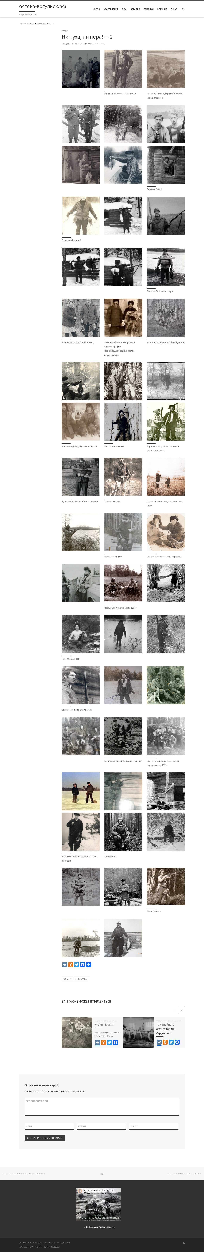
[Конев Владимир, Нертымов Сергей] (81, 422)
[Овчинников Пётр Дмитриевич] (81, 685)
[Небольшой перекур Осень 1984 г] (123, 583)
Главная (22, 23)
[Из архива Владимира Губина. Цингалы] (166, 318)
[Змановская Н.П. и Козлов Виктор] (81, 318)
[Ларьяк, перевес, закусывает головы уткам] (166, 477)
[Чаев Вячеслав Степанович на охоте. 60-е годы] (81, 832)
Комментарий (37, 1101)
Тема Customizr (53, 1247)
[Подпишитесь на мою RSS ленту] (184, 1243)
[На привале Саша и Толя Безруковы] (166, 532)
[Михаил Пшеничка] (123, 532)
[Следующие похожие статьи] (181, 1010)
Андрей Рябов (70, 44)
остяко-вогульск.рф (37, 1242)
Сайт (134, 1126)
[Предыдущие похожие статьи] (174, 1010)
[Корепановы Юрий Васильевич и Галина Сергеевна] (166, 422)
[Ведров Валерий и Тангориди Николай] (123, 736)
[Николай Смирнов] (81, 634)
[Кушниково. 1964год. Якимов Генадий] (81, 477)
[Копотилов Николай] (123, 422)
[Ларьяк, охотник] (123, 477)
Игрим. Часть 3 (104, 1024)
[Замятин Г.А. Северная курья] (166, 267)
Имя (29, 1126)
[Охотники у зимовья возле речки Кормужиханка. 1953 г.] (166, 736)
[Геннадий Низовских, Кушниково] (123, 69)
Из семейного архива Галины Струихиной (166, 1029)
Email (82, 1126)
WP (31, 1247)
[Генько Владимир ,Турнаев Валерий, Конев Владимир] (166, 69)
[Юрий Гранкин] (166, 887)
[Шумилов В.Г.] (123, 832)
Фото (30, 23)
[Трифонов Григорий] (81, 216)
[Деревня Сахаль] (166, 165)
